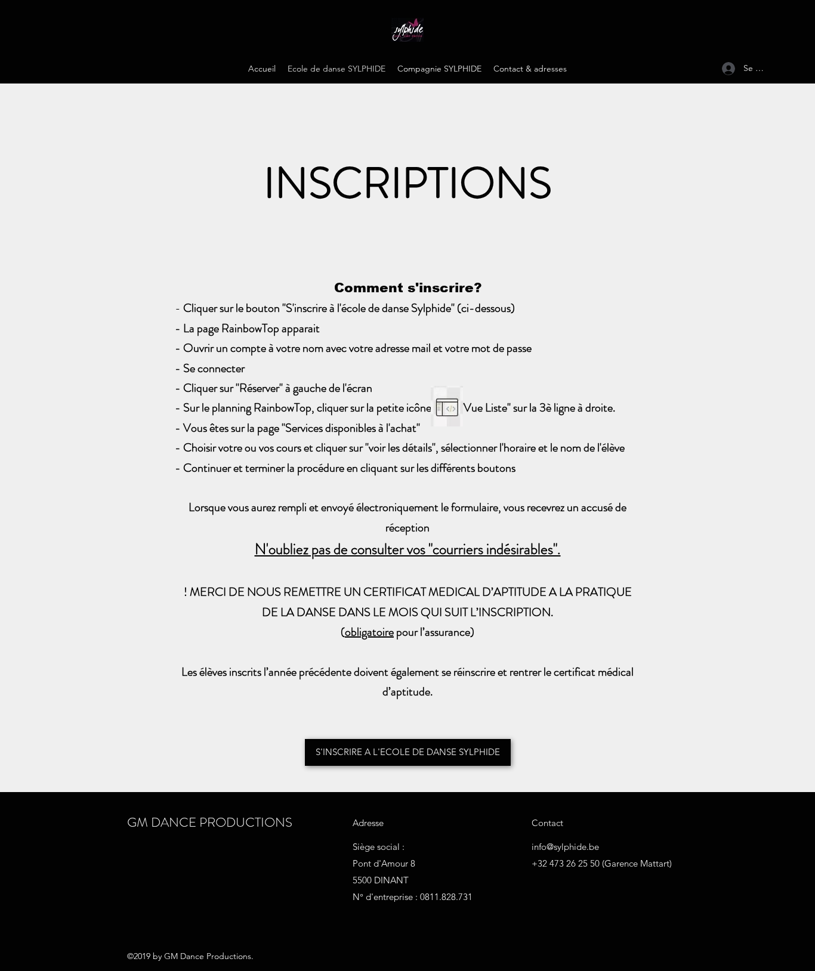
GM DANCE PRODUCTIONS (209, 822)
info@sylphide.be (565, 846)
